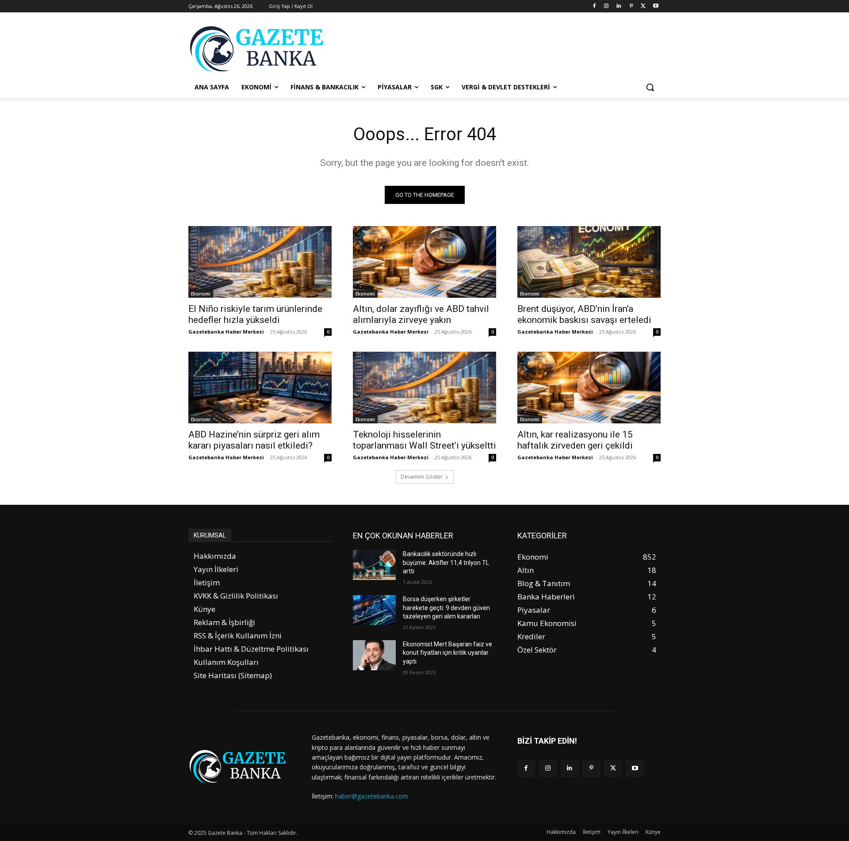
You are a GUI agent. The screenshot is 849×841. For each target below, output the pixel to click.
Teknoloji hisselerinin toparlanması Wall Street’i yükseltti (424, 440)
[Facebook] (594, 6)
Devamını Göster (422, 476)
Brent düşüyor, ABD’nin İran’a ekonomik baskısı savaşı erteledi (584, 314)
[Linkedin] (619, 6)
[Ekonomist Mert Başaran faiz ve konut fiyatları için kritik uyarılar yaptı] (374, 655)
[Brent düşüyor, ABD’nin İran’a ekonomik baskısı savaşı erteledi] (589, 262)
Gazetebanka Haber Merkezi (226, 331)
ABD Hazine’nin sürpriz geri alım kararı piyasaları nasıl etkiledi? (254, 440)
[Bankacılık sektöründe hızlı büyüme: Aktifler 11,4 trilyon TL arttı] (374, 565)
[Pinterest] (631, 6)
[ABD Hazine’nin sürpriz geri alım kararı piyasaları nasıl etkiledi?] (260, 387)
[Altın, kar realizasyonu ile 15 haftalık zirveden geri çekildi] (589, 387)
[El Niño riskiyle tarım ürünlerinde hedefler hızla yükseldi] (260, 262)
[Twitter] (643, 6)
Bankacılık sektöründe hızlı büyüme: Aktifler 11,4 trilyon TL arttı (446, 562)
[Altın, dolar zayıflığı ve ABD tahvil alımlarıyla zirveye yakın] (424, 262)
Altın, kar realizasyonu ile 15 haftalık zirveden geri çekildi (575, 440)
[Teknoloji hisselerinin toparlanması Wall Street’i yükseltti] (424, 387)
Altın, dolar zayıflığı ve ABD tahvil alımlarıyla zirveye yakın (421, 314)
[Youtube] (655, 6)
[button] (650, 87)
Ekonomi (200, 294)
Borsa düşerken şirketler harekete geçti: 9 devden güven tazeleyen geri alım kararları (446, 607)
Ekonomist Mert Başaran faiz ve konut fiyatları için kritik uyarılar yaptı (447, 653)
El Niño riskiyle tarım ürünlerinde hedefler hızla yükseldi (255, 314)
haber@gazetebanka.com (371, 796)
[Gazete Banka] (259, 49)
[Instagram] (606, 6)
